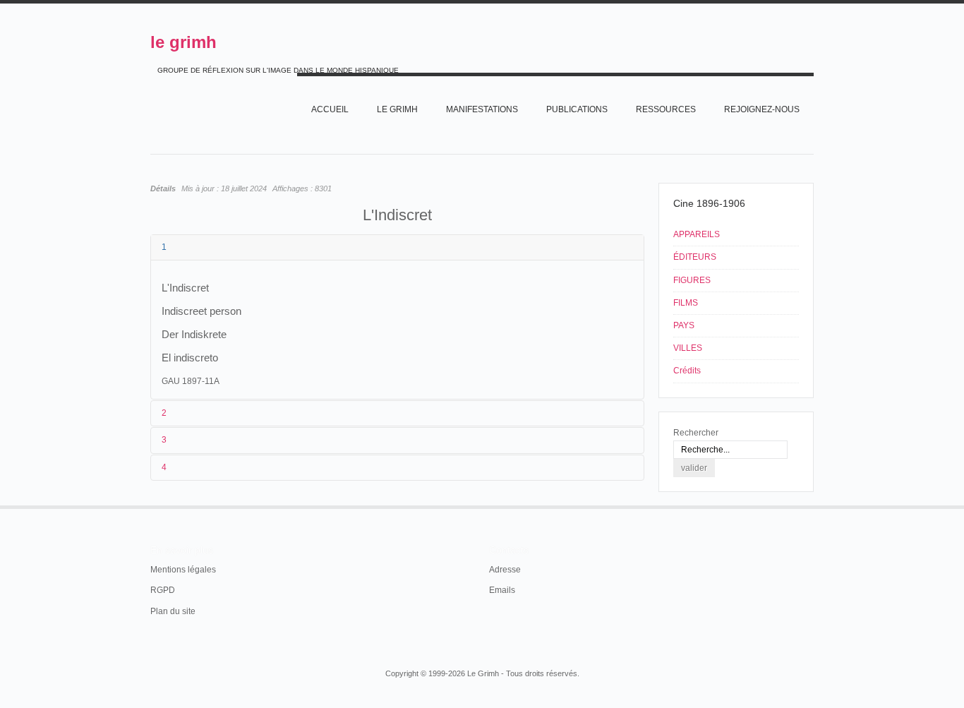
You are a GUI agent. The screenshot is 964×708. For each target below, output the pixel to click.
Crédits (687, 371)
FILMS (685, 303)
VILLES (687, 348)
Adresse (505, 570)
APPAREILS (696, 234)
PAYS (683, 325)
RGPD (162, 590)
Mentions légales (183, 570)
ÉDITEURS (694, 257)
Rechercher (695, 433)
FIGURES (692, 280)
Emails (502, 590)
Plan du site (172, 611)
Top (812, 505)
